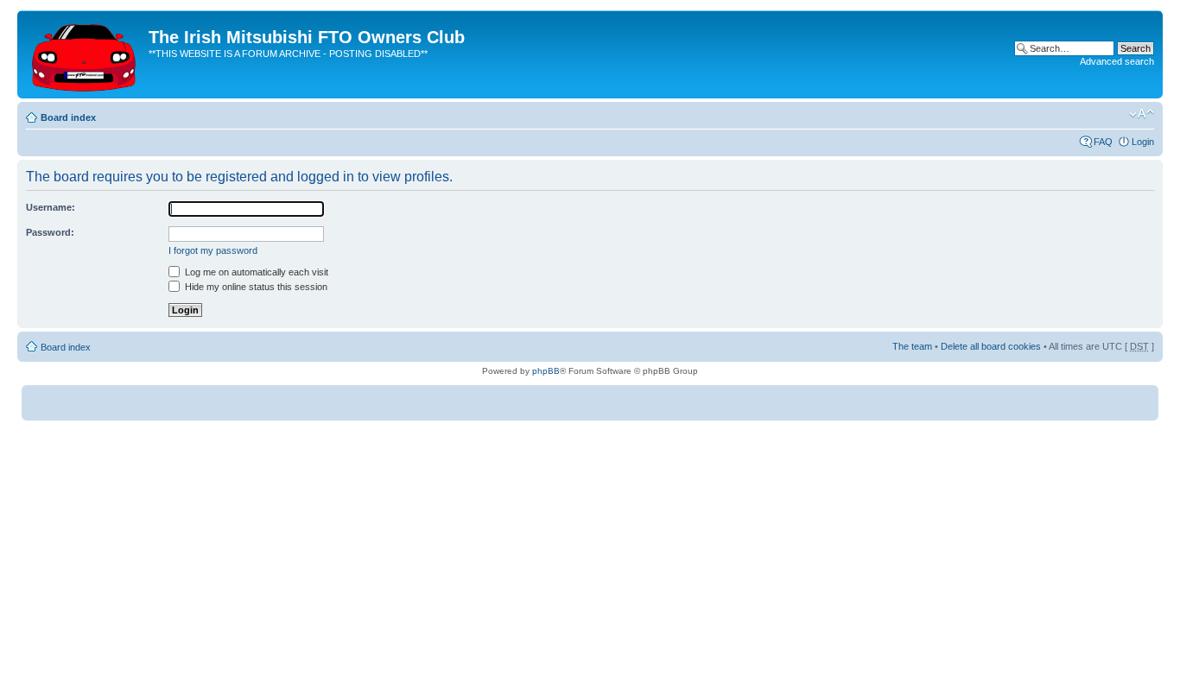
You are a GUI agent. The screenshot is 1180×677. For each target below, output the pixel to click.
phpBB (546, 371)
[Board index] (85, 54)
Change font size (1141, 114)
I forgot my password (212, 250)
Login (1143, 141)
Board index (68, 117)
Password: (50, 232)
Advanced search (1117, 61)
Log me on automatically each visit (255, 272)
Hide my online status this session (254, 287)
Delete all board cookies (991, 346)
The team (912, 346)
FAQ (1103, 141)
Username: (50, 207)
